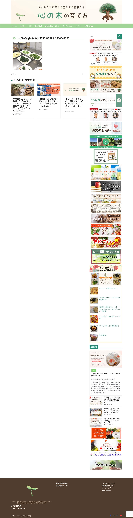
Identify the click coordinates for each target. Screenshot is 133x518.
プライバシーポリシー (18, 508)
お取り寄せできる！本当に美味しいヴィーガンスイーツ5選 (112, 420)
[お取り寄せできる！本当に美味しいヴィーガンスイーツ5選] (96, 422)
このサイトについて (108, 483)
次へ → (84, 74)
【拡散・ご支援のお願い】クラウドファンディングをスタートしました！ (48, 102)
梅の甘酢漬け (103, 335)
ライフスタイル (68, 26)
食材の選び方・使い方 (52, 26)
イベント (79, 26)
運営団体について (108, 486)
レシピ (29, 26)
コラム (22, 26)
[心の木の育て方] (66, 1)
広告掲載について (62, 486)
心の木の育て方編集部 (108, 379)
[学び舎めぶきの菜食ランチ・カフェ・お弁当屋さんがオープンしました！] (96, 412)
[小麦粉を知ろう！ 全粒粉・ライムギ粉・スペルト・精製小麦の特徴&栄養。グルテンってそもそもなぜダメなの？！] (22, 85)
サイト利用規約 (16, 506)
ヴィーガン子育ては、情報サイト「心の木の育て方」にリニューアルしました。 (74, 103)
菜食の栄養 (38, 26)
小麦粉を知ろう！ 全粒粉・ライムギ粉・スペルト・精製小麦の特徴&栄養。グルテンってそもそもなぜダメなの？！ (22, 104)
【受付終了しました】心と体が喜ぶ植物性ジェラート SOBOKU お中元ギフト (112, 400)
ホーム (15, 26)
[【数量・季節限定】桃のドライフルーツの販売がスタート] (106, 359)
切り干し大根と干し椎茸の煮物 (109, 326)
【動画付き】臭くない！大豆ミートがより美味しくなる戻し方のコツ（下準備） (109, 309)
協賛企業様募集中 (62, 483)
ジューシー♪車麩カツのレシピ (108, 288)
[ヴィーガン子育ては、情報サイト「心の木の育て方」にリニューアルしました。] (75, 85)
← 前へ (13, 74)
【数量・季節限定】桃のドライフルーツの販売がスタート (105, 374)
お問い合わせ (89, 26)
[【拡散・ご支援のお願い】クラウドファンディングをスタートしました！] (48, 85)
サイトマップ (106, 488)
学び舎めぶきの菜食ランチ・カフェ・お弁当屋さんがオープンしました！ (112, 410)
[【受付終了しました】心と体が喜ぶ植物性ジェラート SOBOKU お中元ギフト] (96, 402)
